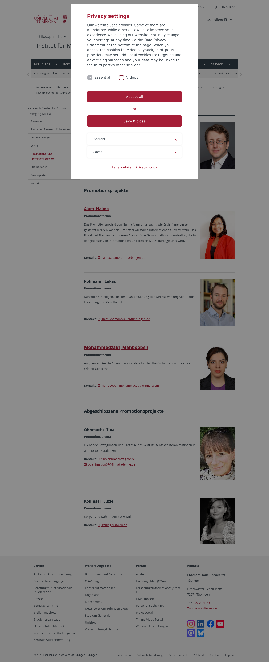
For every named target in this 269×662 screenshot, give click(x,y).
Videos (132, 77)
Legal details (121, 167)
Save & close (134, 121)
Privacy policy (146, 167)
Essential (102, 77)
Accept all (134, 96)
